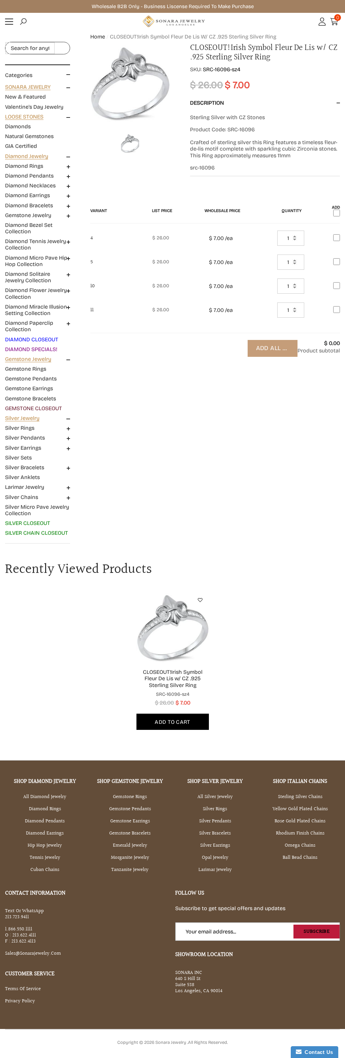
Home (97, 36)
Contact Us (317, 1052)
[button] (23, 22)
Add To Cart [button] (172, 722)
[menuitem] (37, 97)
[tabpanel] (172, 660)
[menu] (9, 22)
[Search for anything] (37, 48)
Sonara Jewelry (171, 1042)
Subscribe (317, 931)
